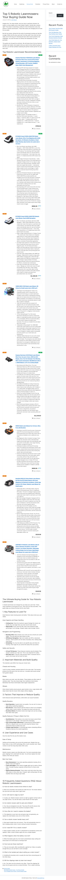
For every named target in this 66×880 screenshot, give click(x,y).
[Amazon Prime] (39, 206)
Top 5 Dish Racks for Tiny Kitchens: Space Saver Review (55, 41)
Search (50, 13)
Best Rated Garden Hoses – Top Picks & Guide (14, 869)
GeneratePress (40, 878)
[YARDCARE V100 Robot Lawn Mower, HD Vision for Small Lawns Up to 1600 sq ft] (9, 290)
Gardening (21, 4)
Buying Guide (30, 4)
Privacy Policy (46, 4)
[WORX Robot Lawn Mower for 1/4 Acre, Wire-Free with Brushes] (9, 430)
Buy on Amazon (37, 128)
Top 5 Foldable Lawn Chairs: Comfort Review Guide (15, 871)
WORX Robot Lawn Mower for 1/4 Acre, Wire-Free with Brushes (28, 426)
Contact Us (59, 4)
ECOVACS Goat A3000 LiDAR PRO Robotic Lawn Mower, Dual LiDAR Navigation (27, 217)
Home (15, 4)
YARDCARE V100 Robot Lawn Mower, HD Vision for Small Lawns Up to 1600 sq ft (27, 287)
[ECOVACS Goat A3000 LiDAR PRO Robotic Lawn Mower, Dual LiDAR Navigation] (9, 220)
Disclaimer (37, 4)
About (53, 4)
